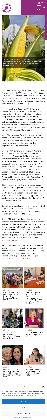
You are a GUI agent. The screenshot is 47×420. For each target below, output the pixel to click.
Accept (23, 401)
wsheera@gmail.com (10, 240)
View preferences (23, 413)
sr (44, 3)
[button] (44, 387)
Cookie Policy (18, 417)
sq (42, 3)
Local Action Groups (20, 258)
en (39, 3)
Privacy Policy (27, 417)
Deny (23, 407)
